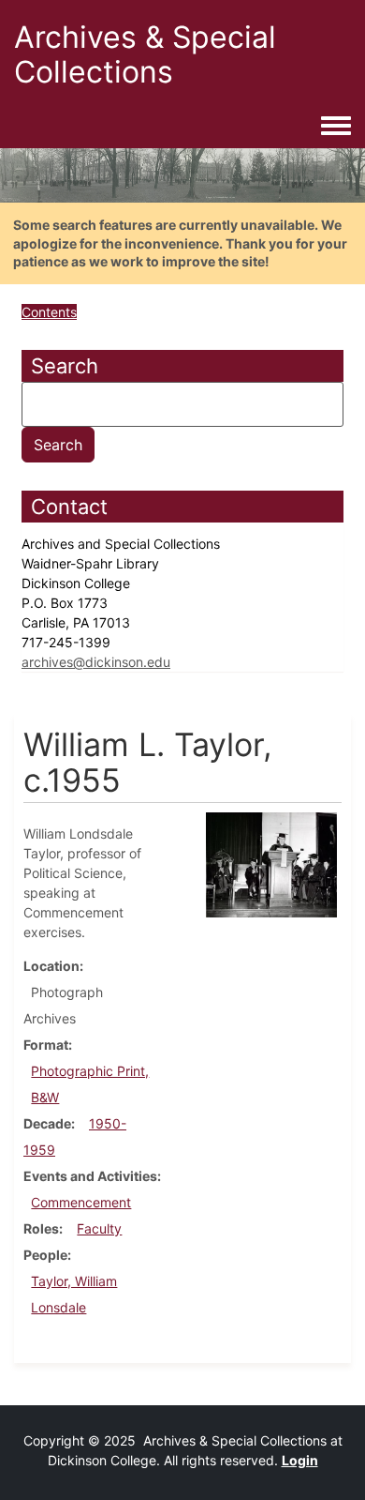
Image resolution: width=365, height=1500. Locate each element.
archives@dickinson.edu (96, 662)
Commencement (81, 1202)
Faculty (99, 1228)
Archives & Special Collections (145, 54)
